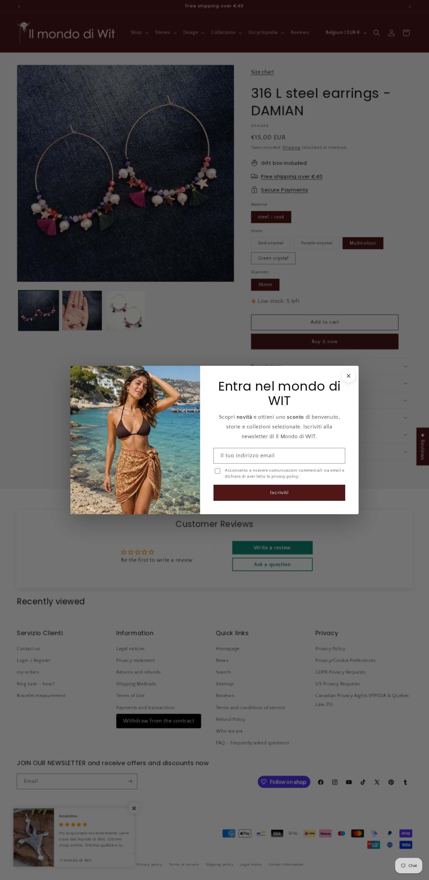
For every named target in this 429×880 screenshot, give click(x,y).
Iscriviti (279, 492)
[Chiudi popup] (348, 376)
